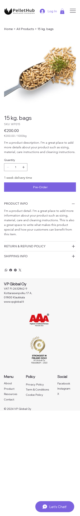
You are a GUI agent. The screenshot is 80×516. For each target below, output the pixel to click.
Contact (9, 399)
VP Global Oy (15, 284)
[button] (62, 11)
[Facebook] (11, 270)
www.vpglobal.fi (14, 301)
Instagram (63, 388)
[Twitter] (20, 270)
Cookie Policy (34, 395)
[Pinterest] (15, 270)
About (8, 383)
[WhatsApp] (6, 270)
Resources (10, 394)
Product (9, 389)
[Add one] (23, 167)
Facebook (63, 383)
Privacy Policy (35, 384)
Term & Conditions (37, 389)
